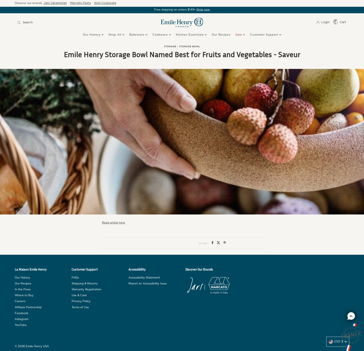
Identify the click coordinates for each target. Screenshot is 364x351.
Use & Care (79, 295)
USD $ (338, 341)
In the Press (23, 289)
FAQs (75, 277)
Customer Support (264, 34)
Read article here (113, 222)
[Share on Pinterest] (224, 243)
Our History (92, 34)
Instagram (21, 319)
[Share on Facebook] (213, 243)
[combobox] (57, 22)
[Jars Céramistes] (195, 286)
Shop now (203, 9)
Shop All (115, 34)
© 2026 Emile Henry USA (32, 346)
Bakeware (137, 34)
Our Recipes (221, 34)
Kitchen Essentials (190, 34)
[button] (351, 316)
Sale (239, 34)
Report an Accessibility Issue (147, 283)
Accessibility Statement (144, 277)
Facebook (21, 313)
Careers (20, 301)
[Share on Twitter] (219, 243)
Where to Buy (24, 295)
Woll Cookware (105, 3)
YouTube (21, 325)
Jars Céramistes (55, 3)
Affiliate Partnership (28, 307)
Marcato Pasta (80, 3)
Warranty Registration (86, 289)
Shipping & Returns (85, 283)
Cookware (161, 34)
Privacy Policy (81, 301)
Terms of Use (80, 307)
